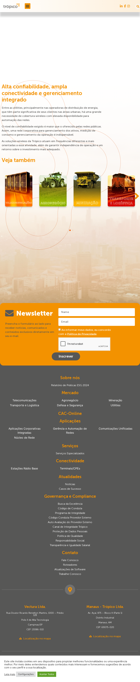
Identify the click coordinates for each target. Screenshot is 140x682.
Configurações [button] (26, 674)
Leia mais (9, 674)
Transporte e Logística (24, 405)
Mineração (115, 400)
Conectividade (70, 460)
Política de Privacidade (81, 333)
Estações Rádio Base (24, 468)
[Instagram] (128, 6)
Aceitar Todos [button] (46, 674)
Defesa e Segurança (70, 405)
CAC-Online (70, 413)
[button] (27, 6)
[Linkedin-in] (121, 6)
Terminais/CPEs (70, 468)
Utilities (115, 405)
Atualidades (70, 476)
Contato (70, 552)
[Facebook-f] (125, 6)
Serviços (70, 445)
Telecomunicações (24, 400)
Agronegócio (70, 400)
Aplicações (70, 420)
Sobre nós (70, 377)
